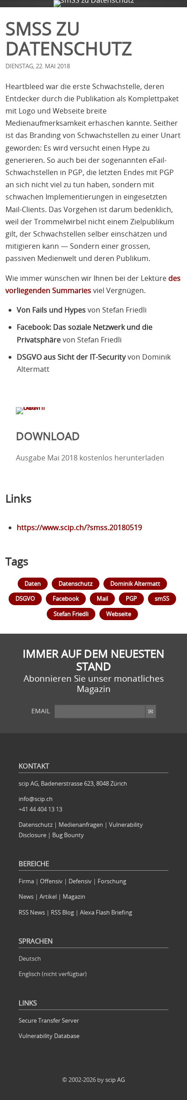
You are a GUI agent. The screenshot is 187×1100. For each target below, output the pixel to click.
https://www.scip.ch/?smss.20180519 (79, 527)
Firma (26, 881)
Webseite (118, 614)
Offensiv (51, 881)
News (26, 896)
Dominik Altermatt (135, 583)
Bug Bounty (68, 835)
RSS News (32, 912)
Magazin (74, 896)
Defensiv (80, 881)
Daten (33, 583)
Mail (102, 598)
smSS (162, 598)
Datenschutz (76, 583)
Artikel (48, 896)
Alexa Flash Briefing (106, 912)
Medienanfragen (81, 824)
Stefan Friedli (71, 614)
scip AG (115, 1080)
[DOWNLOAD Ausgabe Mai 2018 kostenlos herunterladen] (93, 407)
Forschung (112, 881)
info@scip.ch (36, 799)
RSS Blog (62, 912)
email (40, 710)
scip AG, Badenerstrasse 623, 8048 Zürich (73, 783)
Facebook (66, 598)
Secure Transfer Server (49, 1020)
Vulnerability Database (49, 1036)
